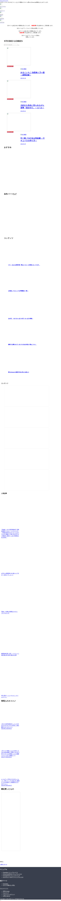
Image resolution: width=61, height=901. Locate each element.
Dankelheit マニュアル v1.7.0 (10, 872)
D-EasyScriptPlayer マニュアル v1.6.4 (12, 874)
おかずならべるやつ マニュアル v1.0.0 (13, 877)
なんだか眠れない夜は (9, 885)
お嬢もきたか (3, 864)
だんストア (6, 892)
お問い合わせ (6, 896)
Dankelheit (5, 883)
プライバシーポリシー (9, 894)
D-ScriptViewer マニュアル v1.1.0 (11, 875)
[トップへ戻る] (0, 900)
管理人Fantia (6, 891)
